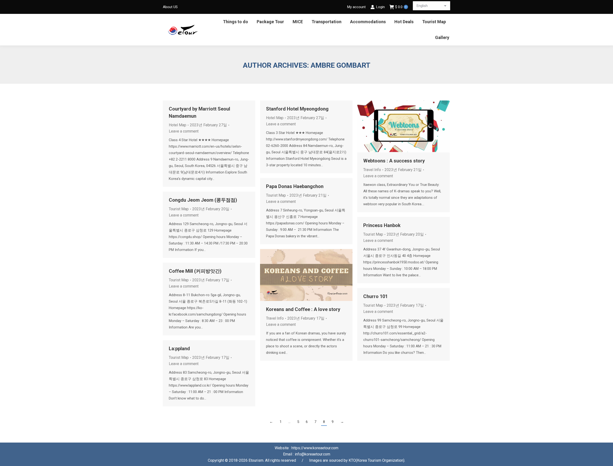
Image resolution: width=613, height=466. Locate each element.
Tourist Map (276, 195)
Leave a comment (184, 131)
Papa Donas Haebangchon (295, 186)
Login (380, 7)
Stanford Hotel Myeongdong (297, 109)
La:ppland (179, 348)
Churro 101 (375, 296)
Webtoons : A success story (394, 161)
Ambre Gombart (340, 65)
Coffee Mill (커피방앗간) (195, 271)
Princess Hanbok (382, 225)
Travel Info (372, 169)
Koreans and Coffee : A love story (303, 309)
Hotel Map (177, 125)
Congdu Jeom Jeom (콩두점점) (203, 200)
